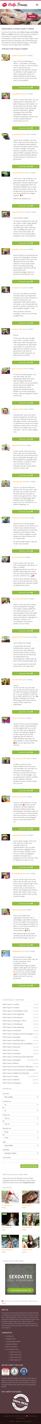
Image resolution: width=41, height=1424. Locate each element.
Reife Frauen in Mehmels (20, 1080)
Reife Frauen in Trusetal (20, 1004)
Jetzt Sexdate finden (30, 1166)
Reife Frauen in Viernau (18, 1076)
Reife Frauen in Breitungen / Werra (20, 1021)
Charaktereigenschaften (13, 1341)
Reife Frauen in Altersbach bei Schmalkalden (20, 1044)
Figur (4, 1142)
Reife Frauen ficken (11, 1347)
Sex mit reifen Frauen (12, 1349)
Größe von (6, 1115)
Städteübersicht (10, 1339)
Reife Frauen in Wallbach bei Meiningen (20, 1073)
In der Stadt (7, 1158)
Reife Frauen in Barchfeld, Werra (20, 1040)
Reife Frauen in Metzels (20, 1063)
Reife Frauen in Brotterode (20, 1031)
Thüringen (24, 1301)
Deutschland (16, 1301)
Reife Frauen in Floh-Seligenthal (20, 1014)
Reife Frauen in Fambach (20, 1008)
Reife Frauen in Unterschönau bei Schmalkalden (20, 1070)
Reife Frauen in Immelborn (20, 1053)
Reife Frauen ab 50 (15, 1355)
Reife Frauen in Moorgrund (20, 1083)
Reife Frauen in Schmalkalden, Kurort (20, 1011)
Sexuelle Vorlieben (11, 1344)
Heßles (30, 55)
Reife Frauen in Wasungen (20, 1037)
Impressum (27, 1421)
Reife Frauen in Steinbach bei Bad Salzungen (20, 1034)
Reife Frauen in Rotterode (20, 1047)
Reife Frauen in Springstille (18, 1060)
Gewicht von (7, 1128)
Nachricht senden (25, 88)
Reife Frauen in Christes (20, 1050)
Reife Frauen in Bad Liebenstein (20, 1027)
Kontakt (12, 1421)
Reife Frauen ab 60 (15, 1357)
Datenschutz (19, 1421)
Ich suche (6, 1093)
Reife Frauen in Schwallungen (20, 1024)
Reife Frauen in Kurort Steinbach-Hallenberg (20, 1067)
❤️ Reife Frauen (6, 1301)
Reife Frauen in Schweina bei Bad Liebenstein (20, 1057)
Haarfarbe (6, 1150)
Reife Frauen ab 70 (15, 1360)
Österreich (25, 1315)
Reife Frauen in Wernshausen (20, 1017)
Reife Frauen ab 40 (15, 1352)
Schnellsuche (10, 1336)
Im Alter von (7, 1101)
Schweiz (36, 1315)
